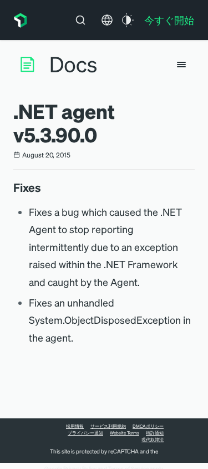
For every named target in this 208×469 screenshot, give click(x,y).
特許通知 (155, 433)
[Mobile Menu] (181, 64)
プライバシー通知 (85, 433)
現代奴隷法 (152, 439)
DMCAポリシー (148, 426)
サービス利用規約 (108, 426)
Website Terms (124, 433)
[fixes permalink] (46, 187)
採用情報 (75, 426)
